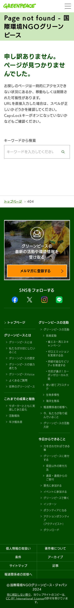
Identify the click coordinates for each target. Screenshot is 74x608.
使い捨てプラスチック (57, 387)
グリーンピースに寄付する (56, 458)
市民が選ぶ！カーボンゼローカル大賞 (58, 375)
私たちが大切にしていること (22, 350)
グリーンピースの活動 (56, 329)
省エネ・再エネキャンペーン (58, 344)
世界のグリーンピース (22, 386)
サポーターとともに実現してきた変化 (22, 408)
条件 (18, 557)
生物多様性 (52, 395)
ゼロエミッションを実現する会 (58, 353)
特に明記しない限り (19, 594)
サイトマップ (18, 565)
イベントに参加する (55, 492)
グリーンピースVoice (22, 374)
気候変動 (51, 335)
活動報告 (14, 416)
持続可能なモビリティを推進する (58, 363)
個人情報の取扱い (18, 548)
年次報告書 (15, 422)
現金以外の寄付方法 (56, 468)
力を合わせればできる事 (57, 448)
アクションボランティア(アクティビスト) (56, 520)
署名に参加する (53, 485)
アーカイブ (55, 557)
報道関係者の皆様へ (55, 407)
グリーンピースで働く (56, 498)
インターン (50, 504)
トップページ (13, 201)
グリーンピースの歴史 (22, 358)
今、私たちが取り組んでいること (55, 415)
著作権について (55, 548)
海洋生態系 (52, 401)
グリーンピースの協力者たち (22, 366)
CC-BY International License (25, 598)
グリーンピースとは (20, 342)
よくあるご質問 (18, 380)
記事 (55, 565)
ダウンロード (51, 530)
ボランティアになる (55, 510)
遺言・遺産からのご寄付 (56, 477)
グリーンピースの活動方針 (56, 425)
